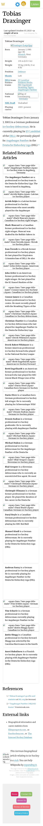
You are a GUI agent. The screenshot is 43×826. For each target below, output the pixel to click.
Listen (35, 4)
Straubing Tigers (26, 87)
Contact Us (26, 794)
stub (16, 760)
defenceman (22, 126)
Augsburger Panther (27, 90)
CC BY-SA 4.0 (30, 771)
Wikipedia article (33, 769)
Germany (23, 99)
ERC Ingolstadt (25, 85)
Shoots (8, 76)
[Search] (23, 3)
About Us (21, 800)
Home (14, 794)
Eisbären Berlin (25, 82)
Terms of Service (21, 807)
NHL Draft (10, 103)
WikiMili (7, 4)
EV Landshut (23, 80)
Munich (21, 54)
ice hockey (8, 126)
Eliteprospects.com (17, 730)
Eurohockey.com (16, 733)
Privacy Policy (21, 813)
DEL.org (21, 699)
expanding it (30, 764)
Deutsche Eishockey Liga (17, 145)
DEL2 (7, 80)
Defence (22, 71)
